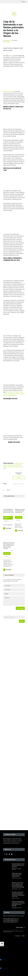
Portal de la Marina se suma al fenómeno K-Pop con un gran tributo (8, 511)
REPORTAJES (18, 517)
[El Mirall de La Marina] (14, 7)
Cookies (23, 935)
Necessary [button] (2, 958)
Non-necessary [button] (3, 967)
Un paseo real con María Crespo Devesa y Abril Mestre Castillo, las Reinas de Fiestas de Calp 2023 (14, 393)
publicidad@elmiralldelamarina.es (11, 918)
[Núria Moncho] (6, 475)
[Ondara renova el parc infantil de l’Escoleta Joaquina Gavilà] (20, 504)
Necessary (4, 959)
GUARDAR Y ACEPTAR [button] (5, 975)
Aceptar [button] (17, 941)
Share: (5, 483)
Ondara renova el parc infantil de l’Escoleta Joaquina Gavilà (20, 511)
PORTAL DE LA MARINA (7, 518)
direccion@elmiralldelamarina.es (10, 921)
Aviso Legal (17, 935)
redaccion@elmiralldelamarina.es (10, 920)
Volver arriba (19, 927)
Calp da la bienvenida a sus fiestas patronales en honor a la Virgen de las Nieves (13, 29)
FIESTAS (8, 40)
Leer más (22, 941)
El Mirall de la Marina (8, 91)
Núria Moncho (19, 473)
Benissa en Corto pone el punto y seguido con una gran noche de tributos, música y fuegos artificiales (8, 545)
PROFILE (19, 477)
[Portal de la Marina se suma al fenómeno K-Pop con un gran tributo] (8, 504)
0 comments (7, 41)
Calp (11, 55)
